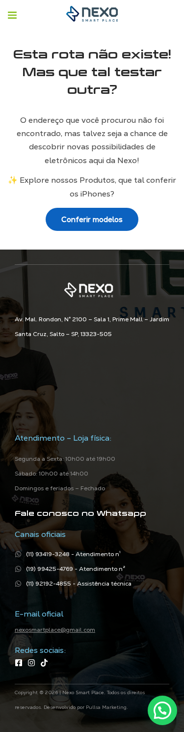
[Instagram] (31, 663)
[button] (162, 710)
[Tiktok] (44, 663)
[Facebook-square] (19, 663)
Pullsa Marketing (106, 707)
